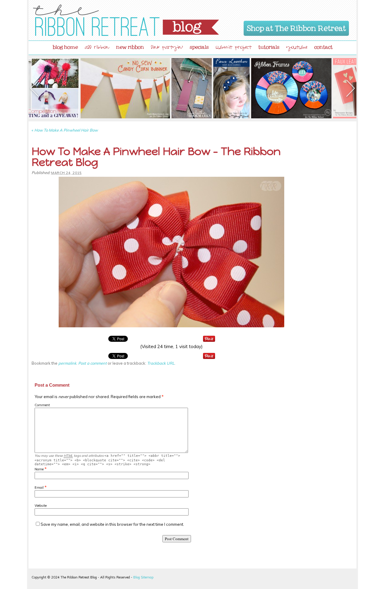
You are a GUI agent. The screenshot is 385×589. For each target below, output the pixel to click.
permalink (67, 363)
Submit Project (233, 48)
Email (39, 487)
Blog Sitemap (143, 577)
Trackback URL (160, 363)
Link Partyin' (167, 48)
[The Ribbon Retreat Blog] (126, 20)
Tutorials (268, 46)
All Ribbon (97, 48)
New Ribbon (130, 46)
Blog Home (65, 46)
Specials (199, 46)
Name (39, 469)
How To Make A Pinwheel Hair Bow (65, 130)
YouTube (296, 48)
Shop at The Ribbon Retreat (296, 27)
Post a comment (92, 363)
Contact (323, 46)
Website (41, 505)
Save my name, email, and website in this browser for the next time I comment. (112, 524)
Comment (42, 405)
